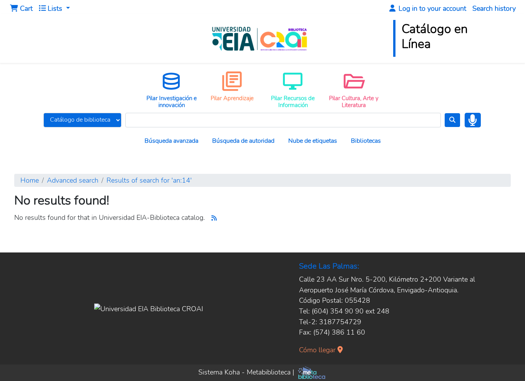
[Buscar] (452, 120)
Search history (494, 8)
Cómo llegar (318, 350)
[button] (21, 8)
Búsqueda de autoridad (243, 141)
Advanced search (72, 180)
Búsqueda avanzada (171, 141)
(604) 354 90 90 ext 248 (350, 311)
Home (29, 180)
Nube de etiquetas (312, 141)
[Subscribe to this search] (214, 218)
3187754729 (340, 322)
